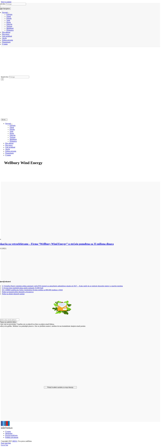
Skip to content (6, 2)
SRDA (14, 441)
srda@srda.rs (6, 427)
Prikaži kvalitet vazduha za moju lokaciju (60, 387)
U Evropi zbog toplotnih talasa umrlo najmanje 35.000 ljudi (22, 288)
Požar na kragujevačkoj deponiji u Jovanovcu (18, 292)
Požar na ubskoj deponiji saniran (13, 294)
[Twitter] (3, 423)
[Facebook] (2, 423)
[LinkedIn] (9, 423)
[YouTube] (7, 423)
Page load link (6, 443)
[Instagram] (5, 423)
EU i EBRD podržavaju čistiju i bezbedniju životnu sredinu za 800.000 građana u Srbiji (32, 290)
